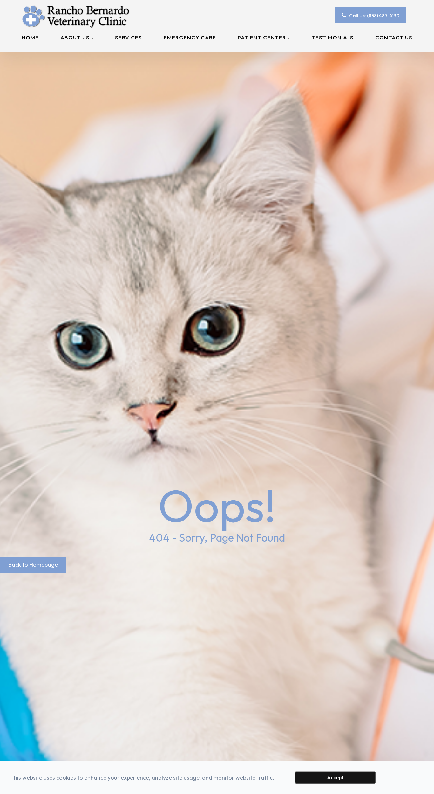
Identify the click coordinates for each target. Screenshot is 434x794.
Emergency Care (190, 37)
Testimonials (332, 37)
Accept (335, 777)
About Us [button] (75, 37)
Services (128, 37)
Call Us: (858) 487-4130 (374, 15)
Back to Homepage (33, 564)
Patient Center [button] (262, 37)
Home (30, 37)
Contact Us (393, 37)
